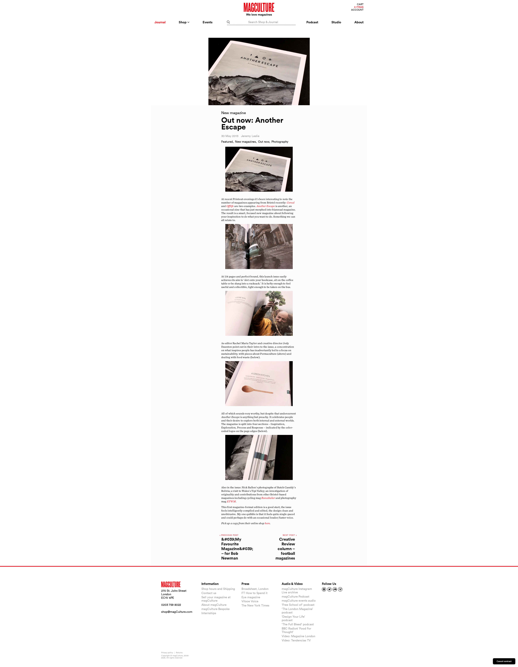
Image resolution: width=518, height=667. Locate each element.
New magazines (245, 141)
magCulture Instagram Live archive (297, 590)
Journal (160, 22)
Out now (263, 141)
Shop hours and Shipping (218, 589)
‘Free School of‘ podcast (298, 604)
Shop (183, 22)
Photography (280, 141)
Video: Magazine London (298, 636)
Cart (360, 4)
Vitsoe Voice (249, 601)
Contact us (208, 593)
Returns (179, 652)
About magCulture (213, 604)
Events (207, 22)
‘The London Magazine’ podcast (297, 610)
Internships (208, 613)
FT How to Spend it (254, 593)
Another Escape (265, 206)
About (359, 22)
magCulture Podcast (295, 596)
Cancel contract (504, 661)
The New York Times (255, 605)
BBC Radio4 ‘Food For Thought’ (296, 630)
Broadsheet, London (254, 589)
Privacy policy (167, 652)
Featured (227, 141)
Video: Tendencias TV (296, 640)
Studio (336, 22)
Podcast (312, 22)
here (267, 523)
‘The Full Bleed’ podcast (298, 624)
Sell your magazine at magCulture (216, 598)
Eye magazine (250, 597)
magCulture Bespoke (215, 609)
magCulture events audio (299, 600)
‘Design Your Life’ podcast (293, 618)
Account (357, 9)
